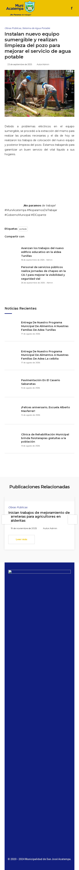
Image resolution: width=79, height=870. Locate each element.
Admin (45, 64)
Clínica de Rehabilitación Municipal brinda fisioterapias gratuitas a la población (45, 438)
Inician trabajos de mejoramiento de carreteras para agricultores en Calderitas (39, 517)
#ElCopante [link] (38, 215)
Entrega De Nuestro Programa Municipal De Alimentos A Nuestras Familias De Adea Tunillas (45, 326)
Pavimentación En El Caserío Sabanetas (40, 382)
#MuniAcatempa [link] (15, 210)
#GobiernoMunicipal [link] (17, 215)
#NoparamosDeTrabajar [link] (42, 210)
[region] (39, 180)
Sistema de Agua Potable (36, 28)
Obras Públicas (13, 28)
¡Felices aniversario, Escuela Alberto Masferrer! (45, 409)
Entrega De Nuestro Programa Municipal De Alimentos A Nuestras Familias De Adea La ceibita (45, 355)
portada (23, 229)
